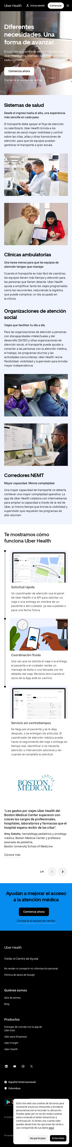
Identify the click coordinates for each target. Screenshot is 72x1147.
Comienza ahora (19, 71)
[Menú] (68, 5)
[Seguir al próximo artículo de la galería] (62, 871)
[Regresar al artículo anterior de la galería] (52, 871)
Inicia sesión (37, 5)
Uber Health (13, 5)
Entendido (58, 1138)
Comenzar (56, 5)
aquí (51, 1127)
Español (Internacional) (22, 1082)
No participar (38, 1138)
